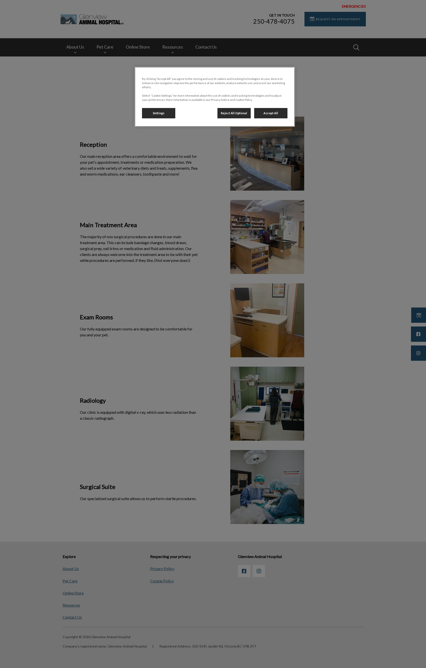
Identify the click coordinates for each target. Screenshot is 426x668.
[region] (215, 97)
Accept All (271, 113)
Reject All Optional (234, 113)
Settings (159, 113)
